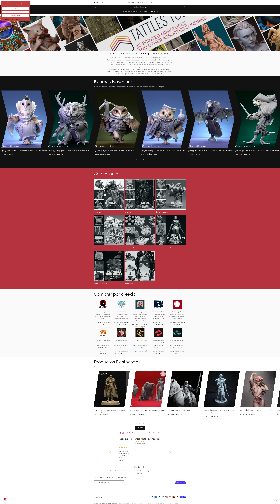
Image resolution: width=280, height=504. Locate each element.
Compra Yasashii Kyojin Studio (177, 323)
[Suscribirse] (122, 482)
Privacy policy (6, 19)
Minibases (128, 248)
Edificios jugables (101, 284)
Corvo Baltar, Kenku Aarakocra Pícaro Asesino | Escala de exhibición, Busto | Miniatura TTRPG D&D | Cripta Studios (219, 409)
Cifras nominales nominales (102, 352)
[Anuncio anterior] (122, 2)
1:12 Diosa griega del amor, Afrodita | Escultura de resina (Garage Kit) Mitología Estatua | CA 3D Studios (258, 409)
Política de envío (160, 503)
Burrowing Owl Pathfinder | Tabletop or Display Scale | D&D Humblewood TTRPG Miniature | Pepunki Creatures (117, 151)
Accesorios (129, 284)
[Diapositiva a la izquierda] (136, 159)
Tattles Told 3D (101, 503)
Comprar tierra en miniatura (158, 323)
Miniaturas (98, 212)
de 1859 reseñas (140, 443)
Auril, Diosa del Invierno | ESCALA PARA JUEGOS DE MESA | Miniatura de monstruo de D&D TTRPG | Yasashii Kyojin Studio (147, 409)
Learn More (22, 4)
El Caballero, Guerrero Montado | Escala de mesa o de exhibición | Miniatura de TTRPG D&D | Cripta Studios (185, 409)
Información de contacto (172, 503)
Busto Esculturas (162, 212)
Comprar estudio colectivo (158, 352)
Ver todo (140, 163)
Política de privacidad (136, 503)
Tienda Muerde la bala (102, 322)
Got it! (15, 8)
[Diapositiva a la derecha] (143, 159)
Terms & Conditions (15, 19)
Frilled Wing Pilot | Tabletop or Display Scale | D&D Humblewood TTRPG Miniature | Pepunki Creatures (211, 151)
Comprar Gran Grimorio (140, 351)
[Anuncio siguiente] (158, 2)
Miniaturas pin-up (162, 248)
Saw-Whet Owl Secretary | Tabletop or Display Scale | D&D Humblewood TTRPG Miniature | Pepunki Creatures (163, 151)
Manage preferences (15, 15)
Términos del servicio (148, 503)
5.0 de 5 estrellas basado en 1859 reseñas (148, 433)
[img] (140, 441)
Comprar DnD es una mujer (177, 352)
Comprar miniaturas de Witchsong (121, 323)
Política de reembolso (123, 503)
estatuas (128, 212)
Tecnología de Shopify (111, 503)
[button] (96, 7)
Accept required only (15, 12)
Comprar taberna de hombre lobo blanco (121, 352)
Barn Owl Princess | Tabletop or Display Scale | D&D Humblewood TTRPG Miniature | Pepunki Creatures (24, 151)
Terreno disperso (100, 248)
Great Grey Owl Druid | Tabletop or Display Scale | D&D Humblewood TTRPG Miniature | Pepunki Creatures (69, 151)
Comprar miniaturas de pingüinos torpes (140, 325)
